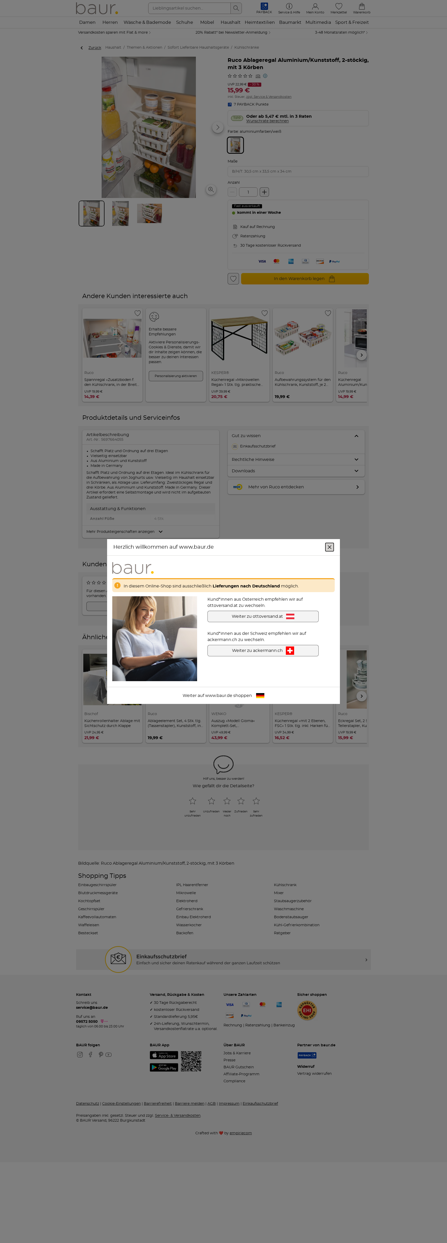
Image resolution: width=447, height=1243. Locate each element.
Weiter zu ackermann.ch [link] (257, 651)
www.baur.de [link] (218, 696)
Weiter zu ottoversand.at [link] (257, 616)
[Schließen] (329, 547)
